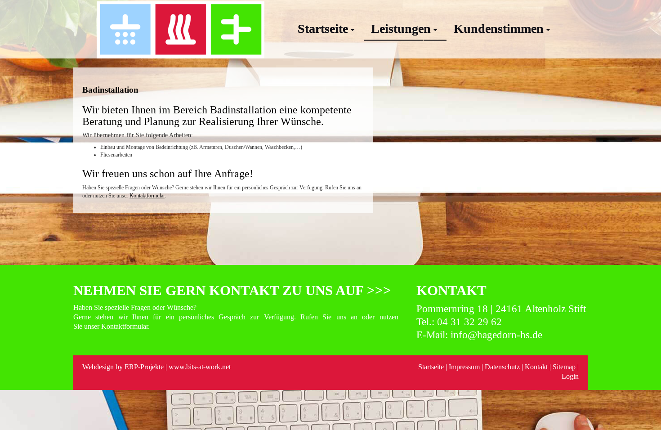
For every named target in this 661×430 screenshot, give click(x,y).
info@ (464, 334)
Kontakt (536, 367)
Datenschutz (503, 367)
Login (570, 376)
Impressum (464, 367)
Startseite (431, 367)
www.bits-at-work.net (200, 367)
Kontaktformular (147, 196)
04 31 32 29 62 (469, 321)
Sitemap (564, 367)
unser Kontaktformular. (117, 326)
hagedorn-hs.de (509, 334)
